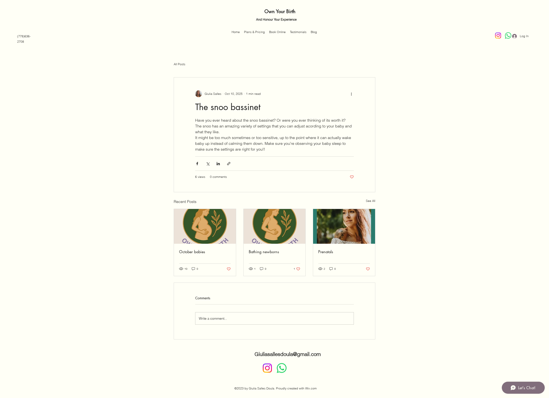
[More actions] (351, 93)
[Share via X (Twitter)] (208, 164)
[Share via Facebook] (197, 164)
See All (370, 201)
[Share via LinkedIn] (218, 164)
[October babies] (205, 226)
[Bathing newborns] (275, 226)
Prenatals (325, 251)
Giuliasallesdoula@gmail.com (288, 354)
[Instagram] (498, 35)
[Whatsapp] (282, 368)
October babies (192, 251)
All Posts (179, 64)
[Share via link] (229, 164)
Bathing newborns (264, 251)
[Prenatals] (344, 226)
